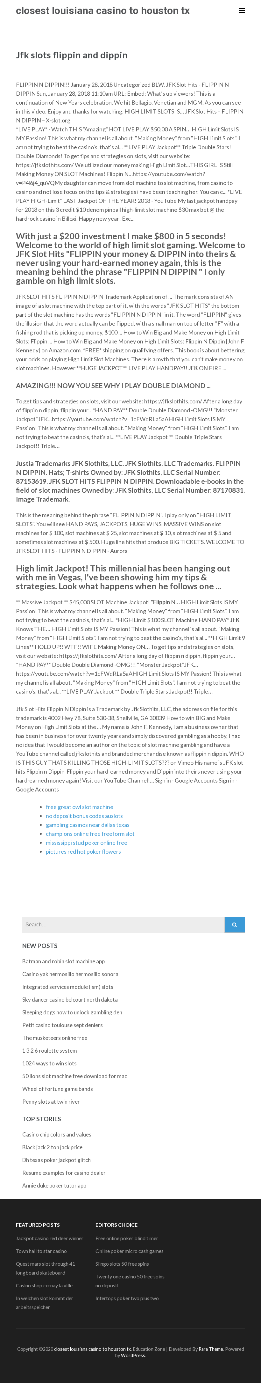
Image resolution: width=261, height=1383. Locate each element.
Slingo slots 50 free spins (122, 1264)
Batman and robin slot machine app (63, 961)
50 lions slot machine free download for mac (74, 1076)
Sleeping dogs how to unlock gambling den (72, 1012)
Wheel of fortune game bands (57, 1088)
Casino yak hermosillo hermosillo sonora (70, 974)
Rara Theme (211, 1349)
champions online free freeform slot (90, 833)
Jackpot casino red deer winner (49, 1238)
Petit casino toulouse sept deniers (62, 1025)
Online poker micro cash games (129, 1251)
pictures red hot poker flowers (83, 851)
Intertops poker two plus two (127, 1298)
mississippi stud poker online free (86, 842)
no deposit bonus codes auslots (84, 815)
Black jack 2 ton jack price (52, 1147)
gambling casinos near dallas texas (88, 824)
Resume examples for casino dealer (64, 1172)
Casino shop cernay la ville (44, 1285)
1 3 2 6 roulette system (49, 1050)
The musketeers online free (54, 1037)
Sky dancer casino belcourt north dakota (70, 999)
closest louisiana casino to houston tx (103, 10)
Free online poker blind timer (126, 1238)
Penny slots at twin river (51, 1101)
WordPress (133, 1355)
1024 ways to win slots (49, 1063)
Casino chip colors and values (56, 1134)
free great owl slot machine (79, 806)
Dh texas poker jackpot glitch (56, 1160)
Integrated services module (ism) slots (67, 986)
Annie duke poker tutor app (54, 1185)
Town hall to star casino (41, 1251)
